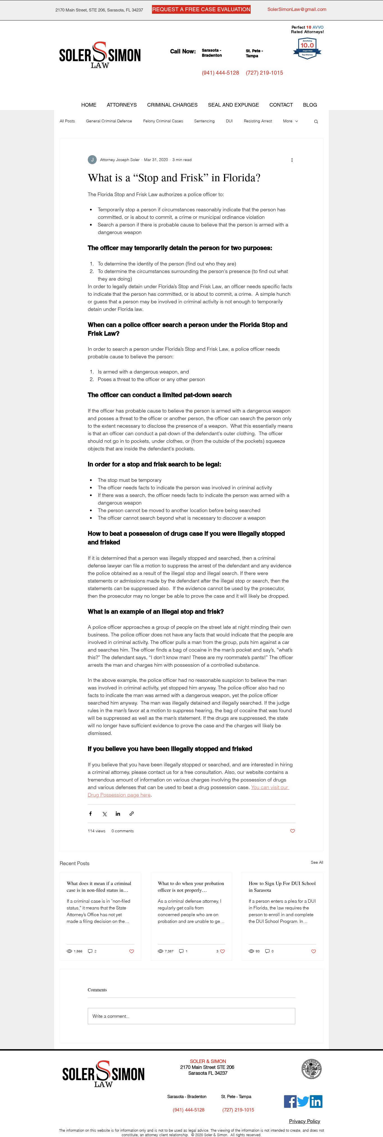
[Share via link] (131, 813)
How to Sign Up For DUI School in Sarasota (282, 886)
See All (317, 862)
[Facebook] (290, 1101)
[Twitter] (303, 1101)
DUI (229, 120)
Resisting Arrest (258, 120)
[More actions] (292, 159)
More (287, 120)
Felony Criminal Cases (163, 120)
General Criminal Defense (109, 120)
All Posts (67, 120)
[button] (316, 121)
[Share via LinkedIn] (118, 813)
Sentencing (204, 120)
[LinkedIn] (316, 1101)
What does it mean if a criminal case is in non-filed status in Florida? (99, 886)
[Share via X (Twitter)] (104, 813)
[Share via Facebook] (90, 813)
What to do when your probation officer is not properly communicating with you (191, 886)
